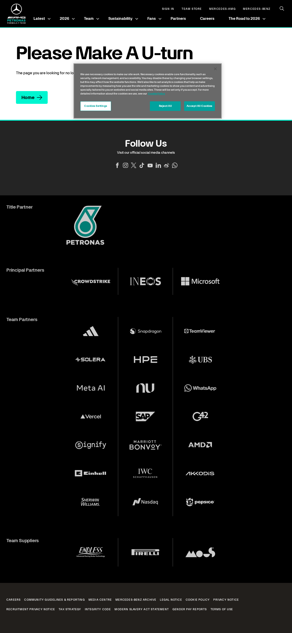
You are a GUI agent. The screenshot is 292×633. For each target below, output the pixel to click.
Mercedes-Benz (257, 9)
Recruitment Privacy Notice (30, 609)
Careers (207, 18)
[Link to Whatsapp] (174, 165)
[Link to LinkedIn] (158, 165)
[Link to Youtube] (150, 165)
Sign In (168, 9)
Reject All (165, 105)
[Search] (282, 8)
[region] (147, 91)
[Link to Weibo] (166, 165)
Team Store (192, 9)
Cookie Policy (198, 599)
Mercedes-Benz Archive (135, 599)
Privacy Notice (226, 599)
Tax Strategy (70, 609)
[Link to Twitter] (133, 165)
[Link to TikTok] (142, 165)
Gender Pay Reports (189, 609)
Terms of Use (222, 609)
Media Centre (100, 599)
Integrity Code (98, 609)
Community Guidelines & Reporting (54, 599)
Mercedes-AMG (222, 9)
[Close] (215, 69)
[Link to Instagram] (125, 165)
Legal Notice (171, 599)
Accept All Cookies (199, 105)
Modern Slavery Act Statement (142, 609)
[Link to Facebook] (117, 165)
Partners (178, 18)
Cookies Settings (95, 105)
